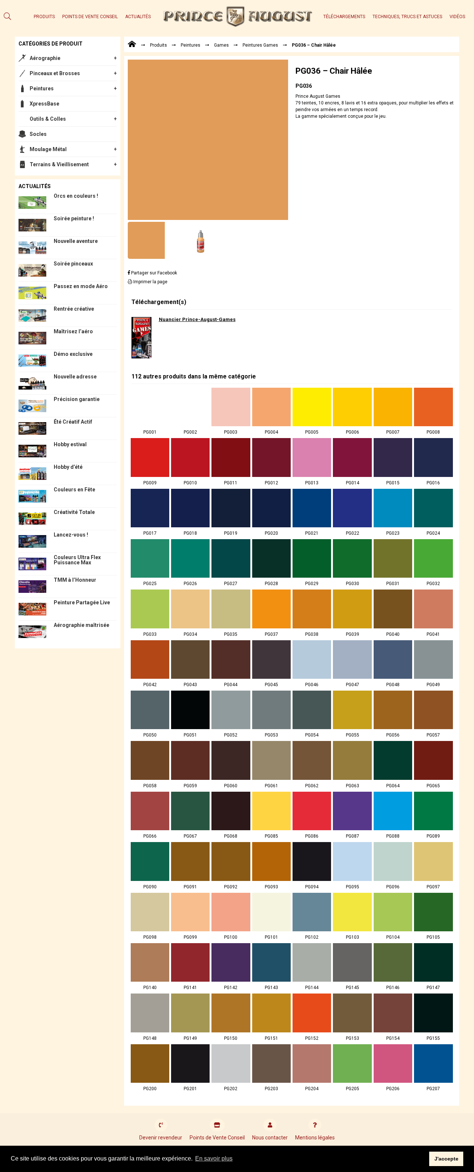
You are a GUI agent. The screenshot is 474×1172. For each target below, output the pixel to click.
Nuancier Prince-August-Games (197, 319)
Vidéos (457, 16)
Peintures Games (260, 45)
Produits (44, 16)
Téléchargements (344, 16)
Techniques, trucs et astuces (407, 16)
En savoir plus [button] (214, 1158)
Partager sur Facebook (153, 273)
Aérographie (45, 58)
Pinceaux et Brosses (55, 73)
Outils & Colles (48, 119)
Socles (38, 134)
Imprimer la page (149, 281)
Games (221, 45)
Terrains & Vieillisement (59, 164)
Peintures (42, 88)
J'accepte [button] (446, 1159)
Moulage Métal (48, 149)
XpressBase (44, 104)
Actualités (138, 16)
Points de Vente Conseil (90, 16)
